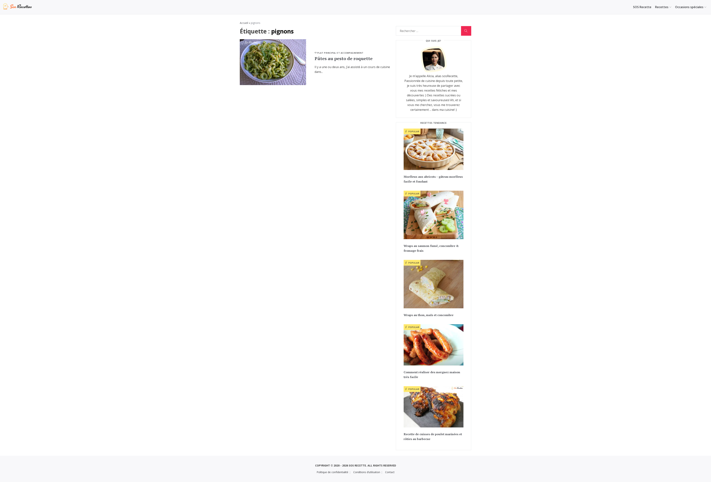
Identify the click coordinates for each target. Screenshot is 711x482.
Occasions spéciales (689, 7)
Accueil (244, 23)
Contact (390, 472)
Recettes (661, 7)
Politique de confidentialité (332, 472)
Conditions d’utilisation (366, 472)
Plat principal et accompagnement (340, 52)
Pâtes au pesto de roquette (344, 58)
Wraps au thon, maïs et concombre (428, 315)
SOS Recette (642, 7)
